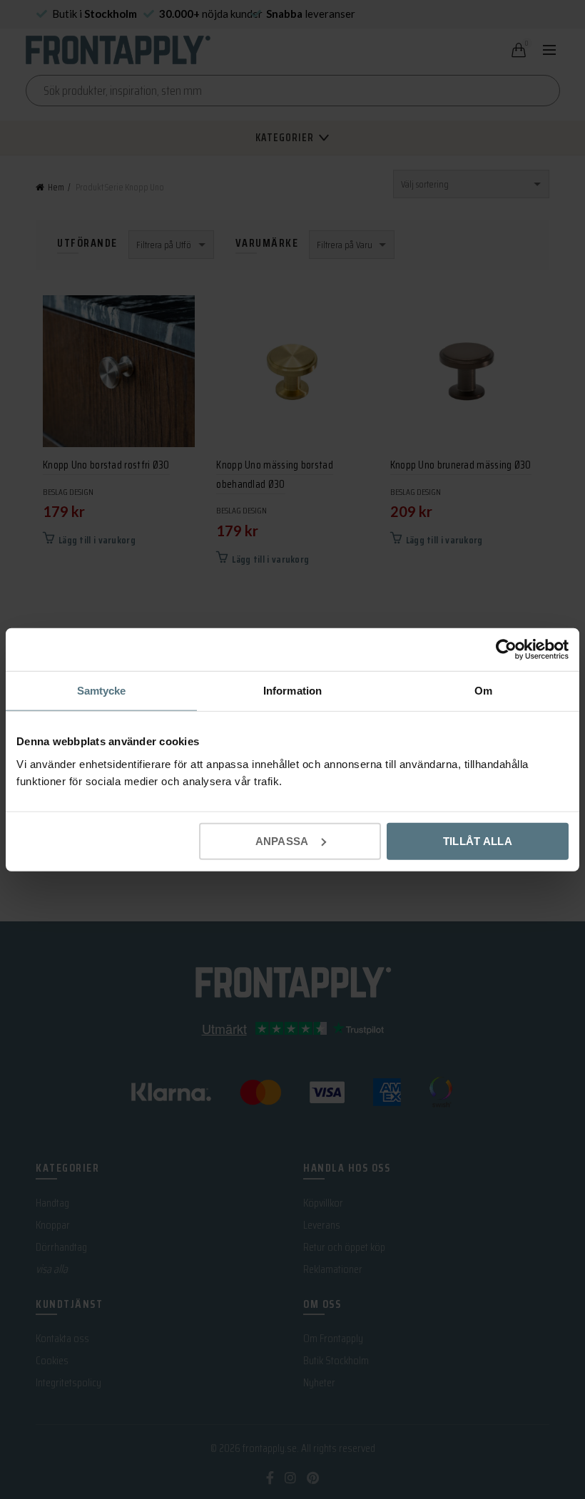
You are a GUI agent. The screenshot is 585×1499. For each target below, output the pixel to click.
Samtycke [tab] (101, 691)
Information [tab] (292, 691)
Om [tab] (483, 691)
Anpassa (282, 840)
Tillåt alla (477, 840)
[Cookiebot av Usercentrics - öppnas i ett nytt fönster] (506, 649)
